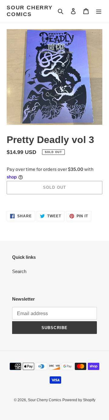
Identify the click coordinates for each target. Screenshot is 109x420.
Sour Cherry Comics (30, 11)
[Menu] (98, 11)
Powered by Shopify (78, 400)
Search (19, 271)
